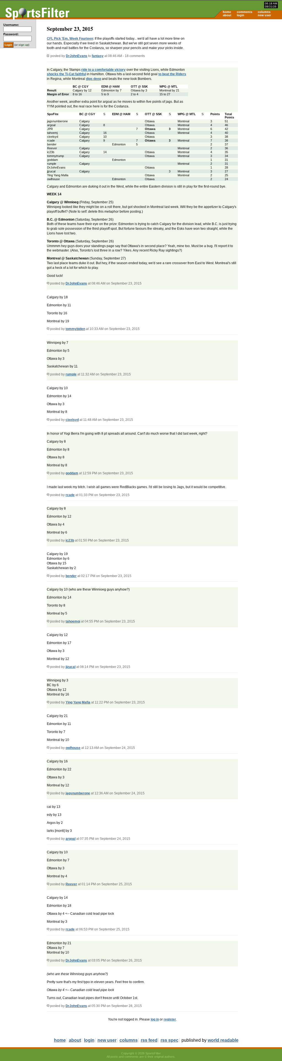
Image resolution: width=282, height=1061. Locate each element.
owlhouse (73, 748)
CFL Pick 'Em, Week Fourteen (70, 38)
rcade (70, 495)
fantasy (98, 56)
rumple (71, 374)
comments (244, 11)
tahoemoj (73, 621)
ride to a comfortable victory (103, 70)
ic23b (70, 540)
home (227, 11)
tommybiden (75, 329)
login (240, 15)
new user (264, 15)
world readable (223, 1040)
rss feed (149, 1040)
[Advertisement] (235, 62)
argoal (70, 839)
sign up (23, 44)
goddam (72, 473)
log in (155, 1019)
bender (71, 576)
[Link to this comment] (48, 283)
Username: (11, 24)
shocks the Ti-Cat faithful (66, 74)
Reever (71, 884)
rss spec (169, 1040)
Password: (11, 34)
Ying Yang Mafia (78, 702)
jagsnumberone (78, 793)
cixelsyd (72, 420)
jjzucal (70, 667)
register (170, 1019)
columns (264, 11)
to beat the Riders (172, 74)
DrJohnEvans (76, 56)
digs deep (93, 79)
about (227, 15)
